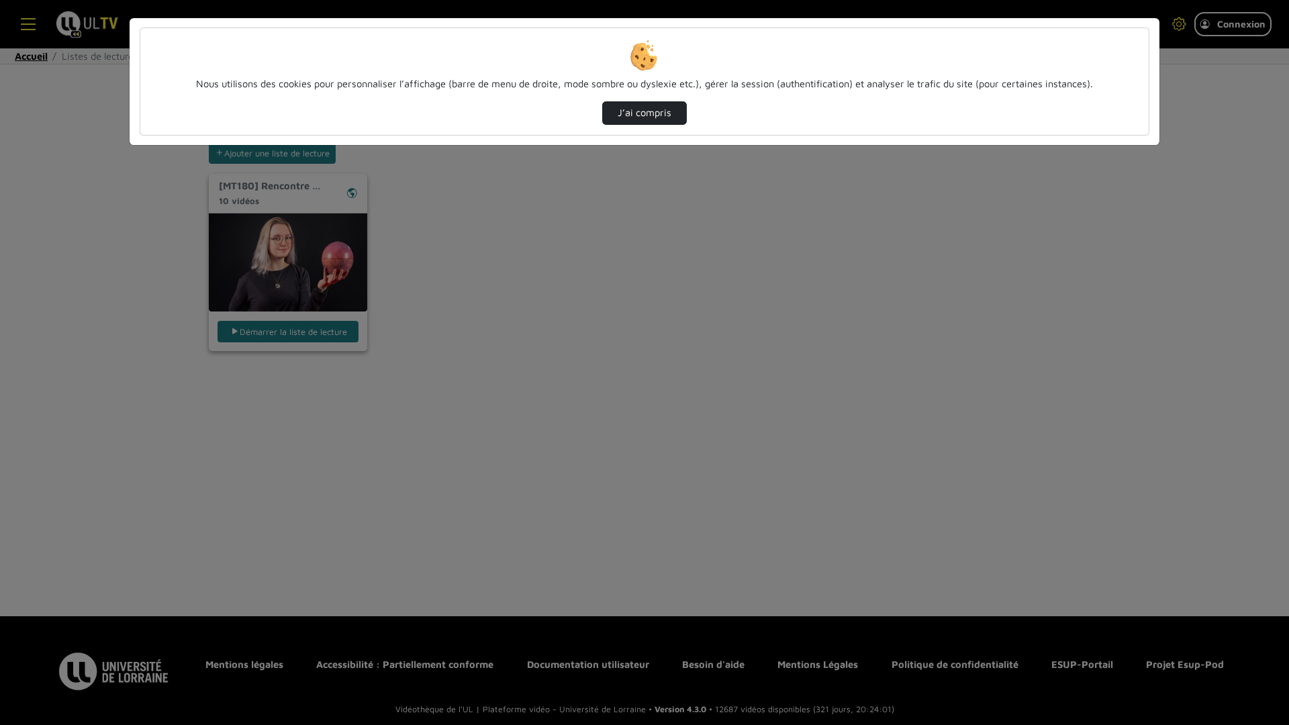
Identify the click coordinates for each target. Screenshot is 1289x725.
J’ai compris (644, 112)
